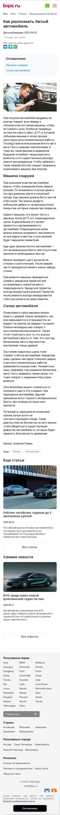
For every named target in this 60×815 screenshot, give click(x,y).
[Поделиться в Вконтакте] (5, 47)
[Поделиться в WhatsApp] (15, 47)
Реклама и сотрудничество (17, 768)
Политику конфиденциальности (19, 801)
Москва (7, 744)
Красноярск (31, 749)
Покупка (16, 451)
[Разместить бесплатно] (47, 5)
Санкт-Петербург (23, 744)
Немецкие (40, 727)
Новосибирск (42, 744)
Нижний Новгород (13, 749)
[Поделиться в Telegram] (10, 47)
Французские (26, 731)
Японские (24, 727)
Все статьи (29, 547)
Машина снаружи (17, 65)
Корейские (9, 731)
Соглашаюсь (30, 808)
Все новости (29, 636)
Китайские (8, 727)
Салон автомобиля (18, 70)
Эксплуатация (32, 451)
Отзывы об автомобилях (16, 763)
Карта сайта (41, 768)
